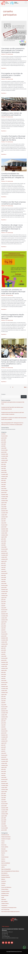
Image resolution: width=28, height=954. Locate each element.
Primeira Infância (4, 889)
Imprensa (3, 861)
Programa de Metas (5, 891)
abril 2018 (3, 581)
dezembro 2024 (4, 454)
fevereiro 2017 (4, 609)
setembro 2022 (4, 500)
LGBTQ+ (3, 867)
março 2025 (3, 448)
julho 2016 (3, 623)
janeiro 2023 (4, 492)
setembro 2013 (4, 692)
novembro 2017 (4, 591)
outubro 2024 (4, 458)
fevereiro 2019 (4, 573)
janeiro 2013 (3, 708)
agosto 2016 (4, 621)
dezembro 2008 (4, 807)
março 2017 (3, 607)
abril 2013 (3, 702)
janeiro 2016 (3, 636)
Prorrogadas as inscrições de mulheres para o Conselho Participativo (12, 75)
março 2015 (3, 656)
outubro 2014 (4, 666)
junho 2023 (3, 482)
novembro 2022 (4, 496)
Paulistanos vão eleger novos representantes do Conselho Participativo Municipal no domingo (12, 228)
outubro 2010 (4, 763)
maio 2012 (3, 724)
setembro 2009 (4, 789)
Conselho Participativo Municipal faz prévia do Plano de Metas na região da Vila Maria (13, 138)
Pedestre (3, 885)
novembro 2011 (4, 737)
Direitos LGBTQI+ (4, 846)
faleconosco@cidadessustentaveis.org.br (10, 937)
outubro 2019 (4, 557)
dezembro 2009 (4, 783)
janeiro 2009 (4, 805)
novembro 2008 (4, 809)
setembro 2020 (4, 535)
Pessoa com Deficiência (6, 887)
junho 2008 (3, 819)
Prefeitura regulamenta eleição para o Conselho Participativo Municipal (12, 316)
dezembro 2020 (4, 528)
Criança (3, 840)
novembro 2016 (4, 615)
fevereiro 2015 (4, 658)
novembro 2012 (4, 712)
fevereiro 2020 (4, 549)
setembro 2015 (4, 644)
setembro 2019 (4, 559)
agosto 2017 (3, 597)
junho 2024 (3, 466)
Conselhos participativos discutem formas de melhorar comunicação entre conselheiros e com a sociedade (14, 363)
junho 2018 (3, 577)
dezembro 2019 (4, 553)
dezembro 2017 (4, 589)
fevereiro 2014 (4, 682)
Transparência (4, 905)
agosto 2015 (4, 646)
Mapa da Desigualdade (6, 869)
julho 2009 (3, 793)
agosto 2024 (4, 462)
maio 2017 (3, 603)
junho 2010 (3, 771)
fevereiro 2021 (4, 524)
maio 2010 (3, 773)
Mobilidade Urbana (5, 875)
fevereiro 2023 (4, 490)
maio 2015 (3, 652)
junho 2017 (3, 601)
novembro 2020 (4, 530)
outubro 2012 (4, 714)
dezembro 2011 (4, 735)
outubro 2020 (4, 532)
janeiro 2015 (3, 660)
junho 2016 (3, 625)
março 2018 (3, 583)
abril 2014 (3, 678)
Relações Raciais (4, 895)
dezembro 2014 (4, 662)
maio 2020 (3, 543)
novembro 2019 (4, 555)
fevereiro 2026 (4, 435)
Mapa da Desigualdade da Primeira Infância (10, 871)
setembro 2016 (4, 619)
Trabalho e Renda (5, 903)
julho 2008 (3, 817)
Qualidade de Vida (5, 893)
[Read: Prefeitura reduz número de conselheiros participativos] (14, 104)
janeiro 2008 (4, 830)
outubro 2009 (4, 787)
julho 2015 (3, 648)
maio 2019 (3, 567)
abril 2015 (3, 654)
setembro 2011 (4, 741)
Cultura (2, 842)
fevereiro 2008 (4, 827)
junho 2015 (3, 650)
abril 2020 (3, 545)
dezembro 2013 (4, 686)
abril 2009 (3, 799)
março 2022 (3, 506)
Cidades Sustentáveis (5, 836)
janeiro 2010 (3, 781)
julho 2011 (3, 745)
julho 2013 (3, 696)
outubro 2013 (4, 690)
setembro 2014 (4, 668)
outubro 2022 (4, 498)
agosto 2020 (4, 536)
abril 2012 (3, 726)
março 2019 (3, 571)
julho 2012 (3, 720)
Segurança (3, 899)
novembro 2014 (4, 664)
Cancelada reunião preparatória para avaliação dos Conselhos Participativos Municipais (12, 50)
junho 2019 (3, 565)
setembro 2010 (4, 765)
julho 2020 (3, 539)
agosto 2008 (4, 815)
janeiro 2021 (3, 526)
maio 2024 (3, 468)
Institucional (4, 865)
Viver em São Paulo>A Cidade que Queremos (10, 911)
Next (26, 387)
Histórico (3, 54)
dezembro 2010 (4, 759)
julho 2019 (3, 563)
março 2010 (3, 777)
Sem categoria (4, 901)
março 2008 (3, 825)
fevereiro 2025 (4, 450)
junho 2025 (3, 442)
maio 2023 (3, 484)
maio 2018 (3, 579)
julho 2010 (3, 769)
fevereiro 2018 (4, 585)
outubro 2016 (4, 617)
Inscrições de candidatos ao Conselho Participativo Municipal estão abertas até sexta (13, 291)
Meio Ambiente (4, 873)
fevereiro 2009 (4, 803)
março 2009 (3, 801)
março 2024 (3, 470)
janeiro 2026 (4, 437)
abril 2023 (3, 486)
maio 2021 (3, 520)
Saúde (2, 897)
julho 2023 (3, 480)
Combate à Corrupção (5, 838)
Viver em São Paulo (5, 909)
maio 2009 (3, 797)
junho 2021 (3, 518)
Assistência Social (5, 834)
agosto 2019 (4, 561)
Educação (3, 848)
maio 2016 (3, 627)
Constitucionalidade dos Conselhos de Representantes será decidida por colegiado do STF (12, 176)
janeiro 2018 (3, 587)
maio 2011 (3, 749)
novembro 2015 (4, 640)
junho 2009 (3, 795)
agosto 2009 (4, 791)
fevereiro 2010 (4, 779)
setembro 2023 (4, 476)
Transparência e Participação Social (8, 907)
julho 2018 (3, 575)
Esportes (3, 852)
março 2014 (3, 680)
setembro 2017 (4, 595)
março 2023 (3, 488)
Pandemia (3, 883)
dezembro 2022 (4, 494)
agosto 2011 (3, 743)
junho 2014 (3, 674)
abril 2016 (3, 629)
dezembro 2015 (4, 638)
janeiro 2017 (3, 611)
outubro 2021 (4, 514)
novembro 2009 (4, 785)
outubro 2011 (4, 739)
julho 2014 (3, 672)
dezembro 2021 (4, 510)
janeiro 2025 (4, 452)
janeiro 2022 (4, 508)
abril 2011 (3, 751)
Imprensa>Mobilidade (5, 863)
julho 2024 (3, 464)
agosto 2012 (4, 718)
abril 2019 (3, 569)
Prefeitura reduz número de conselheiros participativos (11, 114)
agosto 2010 (4, 767)
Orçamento (3, 881)
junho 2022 (3, 504)
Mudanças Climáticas (5, 877)
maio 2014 (3, 676)
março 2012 (3, 728)
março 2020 (3, 547)
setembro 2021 (4, 516)
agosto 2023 (4, 478)
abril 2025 (3, 446)
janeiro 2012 (3, 733)
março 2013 (3, 704)
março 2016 (3, 631)
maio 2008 (3, 821)
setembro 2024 (4, 460)
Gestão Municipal (4, 857)
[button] (26, 2)
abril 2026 (3, 433)
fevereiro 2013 (4, 706)
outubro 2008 (4, 811)
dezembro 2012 (4, 710)
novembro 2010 (4, 761)
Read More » (3, 68)
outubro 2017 (4, 593)
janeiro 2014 (3, 684)
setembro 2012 (4, 716)
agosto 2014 (4, 670)
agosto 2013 (4, 694)
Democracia (3, 844)
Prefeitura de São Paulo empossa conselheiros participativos (13, 203)
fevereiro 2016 (4, 634)
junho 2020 (3, 541)
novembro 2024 (4, 456)
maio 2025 (3, 444)
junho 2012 (3, 722)
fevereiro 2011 (4, 755)
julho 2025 (3, 440)
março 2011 (3, 753)
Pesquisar (3, 394)
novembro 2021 (4, 512)
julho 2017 (3, 599)
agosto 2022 (4, 502)
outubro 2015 (4, 642)
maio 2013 (3, 700)
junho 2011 (3, 747)
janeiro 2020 (4, 551)
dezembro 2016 (4, 613)
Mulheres (3, 879)
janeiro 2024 (4, 472)
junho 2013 (3, 698)
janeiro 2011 (3, 757)
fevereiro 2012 (4, 730)
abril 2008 (3, 823)
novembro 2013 (4, 688)
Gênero (2, 854)
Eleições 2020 (4, 850)
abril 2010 (3, 775)
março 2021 (3, 522)
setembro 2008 (4, 813)
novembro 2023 (4, 474)
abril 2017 (3, 605)
